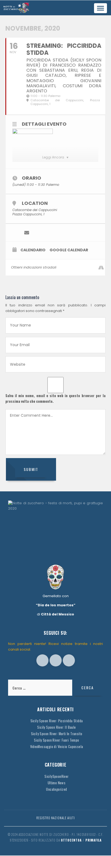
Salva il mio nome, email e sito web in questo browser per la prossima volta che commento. (55, 398)
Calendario (33, 250)
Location (35, 203)
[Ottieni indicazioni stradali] (101, 267)
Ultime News (56, 782)
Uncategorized (56, 789)
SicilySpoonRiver (56, 776)
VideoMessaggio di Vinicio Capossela (56, 746)
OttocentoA (71, 840)
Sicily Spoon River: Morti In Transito (56, 733)
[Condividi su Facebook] (15, 232)
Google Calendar (69, 250)
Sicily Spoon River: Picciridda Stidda (56, 720)
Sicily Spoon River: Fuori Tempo (56, 740)
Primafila (93, 840)
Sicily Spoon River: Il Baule (56, 727)
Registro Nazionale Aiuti (55, 818)
